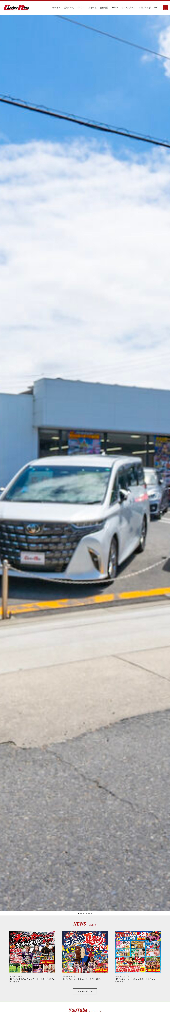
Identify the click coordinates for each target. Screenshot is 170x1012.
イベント (81, 7)
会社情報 (104, 7)
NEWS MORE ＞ (85, 991)
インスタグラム (128, 7)
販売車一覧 (69, 7)
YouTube (114, 7)
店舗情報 (93, 7)
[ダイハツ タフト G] (16, 10)
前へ (3, 455)
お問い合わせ (145, 7)
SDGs (156, 7)
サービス (56, 7)
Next (167, 455)
